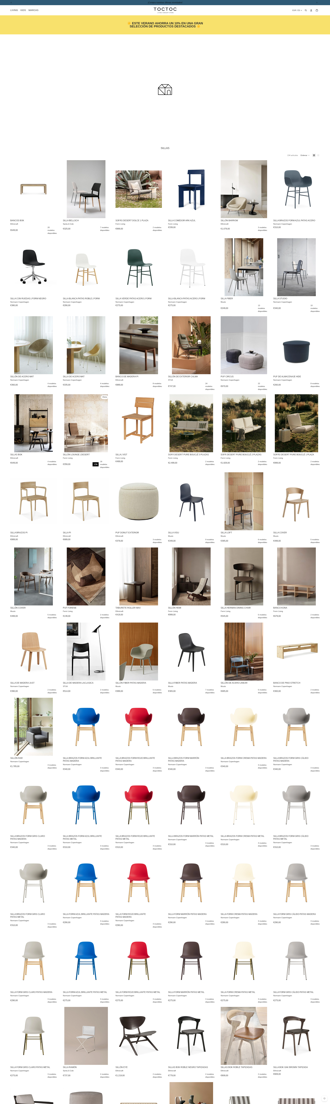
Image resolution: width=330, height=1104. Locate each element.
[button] (305, 155)
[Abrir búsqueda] (306, 10)
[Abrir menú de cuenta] (311, 10)
